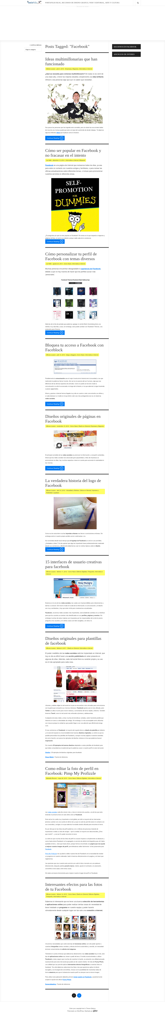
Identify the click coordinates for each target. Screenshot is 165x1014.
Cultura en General (85, 490)
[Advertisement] (82, 21)
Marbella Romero (51, 778)
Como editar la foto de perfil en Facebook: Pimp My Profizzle (71, 771)
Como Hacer (67, 264)
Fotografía (91, 572)
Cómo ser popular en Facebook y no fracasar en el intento (73, 153)
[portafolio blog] (34, 3)
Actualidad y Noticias (72, 490)
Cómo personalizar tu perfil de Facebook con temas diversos (71, 256)
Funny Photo (67, 979)
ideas (58, 133)
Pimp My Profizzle (51, 854)
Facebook (48, 849)
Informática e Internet (85, 69)
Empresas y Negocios (71, 69)
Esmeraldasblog (50, 984)
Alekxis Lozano (50, 69)
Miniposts (82, 160)
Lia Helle (48, 160)
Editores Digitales (81, 572)
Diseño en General (84, 426)
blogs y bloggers (71, 355)
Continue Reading (53, 138)
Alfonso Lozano (51, 355)
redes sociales (52, 812)
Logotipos (56, 493)
